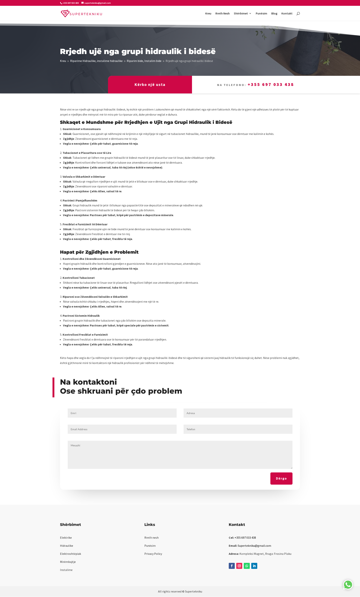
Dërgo (281, 478)
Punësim (261, 13)
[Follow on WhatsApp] (247, 566)
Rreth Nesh (222, 13)
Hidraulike (66, 545)
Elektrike (66, 537)
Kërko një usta (150, 84)
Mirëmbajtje (68, 562)
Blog (274, 13)
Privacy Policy (153, 554)
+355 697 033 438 (271, 84)
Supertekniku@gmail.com (254, 545)
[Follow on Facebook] (232, 566)
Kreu (208, 13)
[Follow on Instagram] (239, 566)
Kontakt (286, 13)
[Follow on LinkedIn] (254, 566)
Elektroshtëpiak (70, 554)
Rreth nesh (151, 537)
